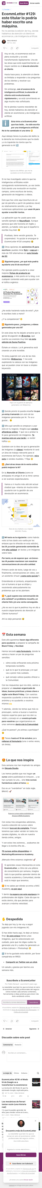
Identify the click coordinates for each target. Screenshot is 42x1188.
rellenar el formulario (12, 741)
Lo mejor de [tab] (7, 1073)
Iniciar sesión (35, 3)
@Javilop (25, 336)
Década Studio (11, 768)
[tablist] (12, 1044)
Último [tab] (16, 1073)
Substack (12, 1185)
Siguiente (32, 1029)
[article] (21, 1087)
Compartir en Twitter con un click (21, 962)
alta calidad (11, 550)
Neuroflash (24, 221)
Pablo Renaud (12, 40)
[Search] (38, 1073)
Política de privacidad (27, 1173)
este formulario (23, 651)
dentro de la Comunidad (26, 724)
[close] (35, 1121)
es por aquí (16, 889)
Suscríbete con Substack (22, 1163)
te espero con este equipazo (23, 894)
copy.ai (33, 250)
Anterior (9, 1029)
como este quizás (29, 576)
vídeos (19, 450)
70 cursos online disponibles (15, 851)
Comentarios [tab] (8, 1045)
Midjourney (16, 359)
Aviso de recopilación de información (24, 1010)
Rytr (26, 250)
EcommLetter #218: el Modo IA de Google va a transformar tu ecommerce (15, 1082)
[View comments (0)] (12, 48)
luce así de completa (19, 828)
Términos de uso (28, 1169)
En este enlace (13, 936)
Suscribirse (24, 3)
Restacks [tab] (18, 1045)
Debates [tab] (24, 1073)
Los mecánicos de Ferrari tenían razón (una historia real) (14, 1104)
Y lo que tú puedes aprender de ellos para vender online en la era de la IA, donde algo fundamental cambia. (15, 1111)
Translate (6, 9)
